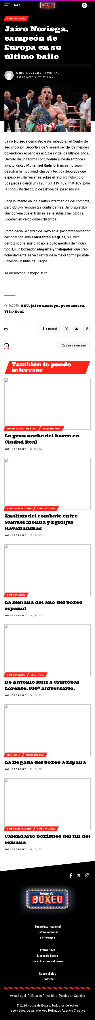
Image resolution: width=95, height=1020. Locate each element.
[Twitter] (79, 875)
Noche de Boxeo (30, 73)
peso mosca (72, 306)
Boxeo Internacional (19, 508)
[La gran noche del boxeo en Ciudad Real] (47, 404)
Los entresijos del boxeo (22, 428)
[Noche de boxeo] (47, 5)
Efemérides (37, 675)
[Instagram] (87, 875)
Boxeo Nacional (16, 18)
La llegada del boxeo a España (45, 762)
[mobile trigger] (8, 5)
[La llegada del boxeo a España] (47, 730)
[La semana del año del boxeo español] (47, 570)
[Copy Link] (86, 329)
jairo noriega (45, 306)
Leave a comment (76, 345)
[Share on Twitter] (66, 329)
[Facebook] (70, 875)
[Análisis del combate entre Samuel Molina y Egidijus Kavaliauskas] (47, 484)
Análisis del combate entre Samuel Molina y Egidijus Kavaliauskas (41, 522)
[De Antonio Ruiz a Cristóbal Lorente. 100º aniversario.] (47, 650)
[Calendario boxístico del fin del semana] (47, 804)
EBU (25, 306)
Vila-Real (14, 312)
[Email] (76, 329)
